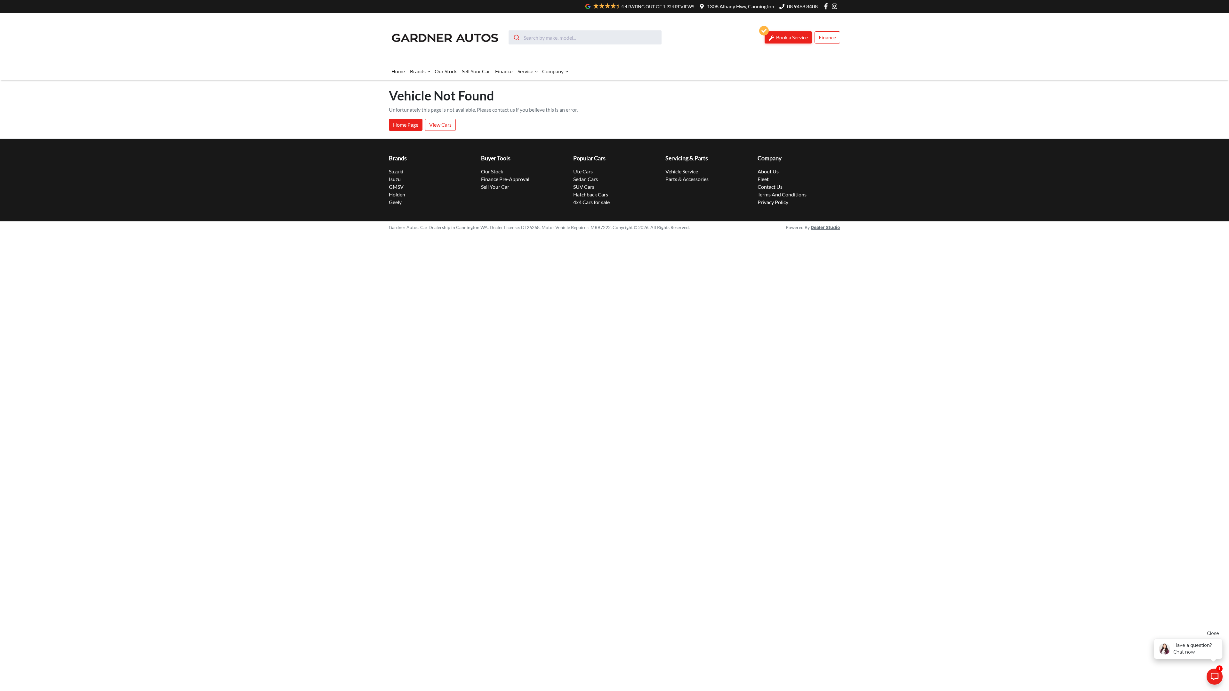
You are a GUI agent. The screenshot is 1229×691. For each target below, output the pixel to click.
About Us (768, 171)
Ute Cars (583, 171)
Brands (418, 71)
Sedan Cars (585, 179)
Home (398, 71)
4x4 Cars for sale (591, 202)
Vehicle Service (681, 171)
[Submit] (516, 37)
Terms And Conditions (782, 194)
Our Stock (446, 71)
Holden (397, 194)
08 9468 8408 (802, 6)
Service (525, 71)
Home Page (405, 125)
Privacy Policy (773, 202)
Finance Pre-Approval (505, 179)
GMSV (396, 187)
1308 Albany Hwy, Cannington (740, 6)
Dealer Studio (825, 228)
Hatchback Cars (590, 194)
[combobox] (585, 37)
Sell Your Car (476, 71)
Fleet (763, 179)
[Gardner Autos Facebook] (827, 6)
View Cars (440, 125)
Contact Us (770, 187)
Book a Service (791, 37)
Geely (395, 202)
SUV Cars (583, 187)
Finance (827, 37)
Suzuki (396, 171)
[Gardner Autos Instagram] (835, 6)
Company (553, 71)
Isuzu (395, 179)
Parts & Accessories (687, 179)
